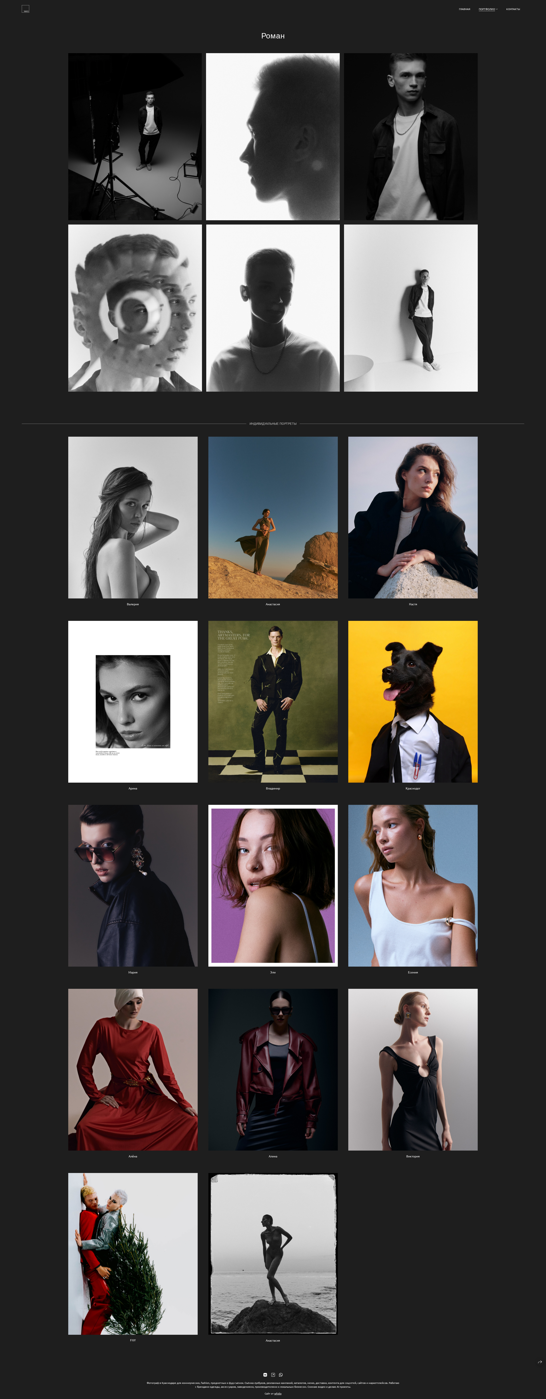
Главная (464, 9)
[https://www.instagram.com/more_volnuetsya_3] (273, 1374)
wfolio (278, 1393)
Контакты (513, 9)
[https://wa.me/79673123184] (281, 1374)
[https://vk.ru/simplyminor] (265, 1374)
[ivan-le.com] (25, 9)
